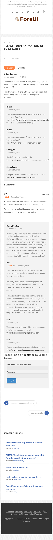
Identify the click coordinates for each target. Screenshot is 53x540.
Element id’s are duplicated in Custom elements (24, 444)
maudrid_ (16, 448)
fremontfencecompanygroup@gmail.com (23, 332)
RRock (9, 106)
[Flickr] (16, 11)
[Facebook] (11, 11)
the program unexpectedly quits (22, 403)
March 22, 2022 (14, 152)
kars (8, 319)
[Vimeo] (37, 11)
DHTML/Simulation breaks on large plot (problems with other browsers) (25, 456)
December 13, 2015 (21, 265)
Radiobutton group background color (24, 477)
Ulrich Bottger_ (18, 479)
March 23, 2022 (14, 169)
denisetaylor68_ (18, 461)
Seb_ (15, 492)
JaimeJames (12, 167)
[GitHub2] (21, 11)
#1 (48, 216)
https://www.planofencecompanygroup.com (24, 142)
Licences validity (37, 413)
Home (5, 43)
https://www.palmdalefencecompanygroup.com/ (29, 160)
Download (10, 511)
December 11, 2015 (18, 196)
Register (28, 355)
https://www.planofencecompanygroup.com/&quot (31, 120)
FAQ (20, 514)
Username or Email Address (19, 364)
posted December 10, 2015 (15, 76)
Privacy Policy (28, 514)
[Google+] (27, 11)
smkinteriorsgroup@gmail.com (23, 177)
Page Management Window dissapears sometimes (24, 487)
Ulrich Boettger (10, 74)
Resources (28, 511)
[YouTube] (42, 11)
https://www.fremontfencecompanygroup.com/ (25, 350)
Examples (19, 511)
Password (11, 372)
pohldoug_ (16, 470)
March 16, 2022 (14, 109)
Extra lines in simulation (17, 467)
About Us (38, 514)
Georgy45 (11, 149)
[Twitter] (32, 11)
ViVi (5, 194)
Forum (11, 43)
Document (37, 511)
